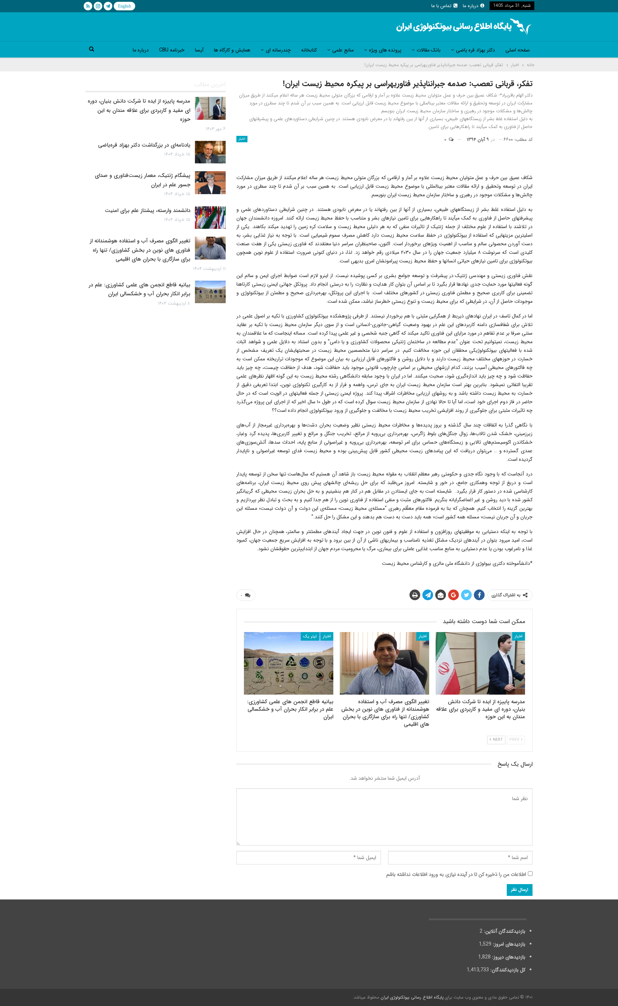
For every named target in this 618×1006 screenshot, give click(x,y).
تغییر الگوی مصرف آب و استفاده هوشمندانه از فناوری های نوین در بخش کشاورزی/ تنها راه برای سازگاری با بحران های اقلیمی (140, 250)
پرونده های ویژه (385, 50)
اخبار (242, 139)
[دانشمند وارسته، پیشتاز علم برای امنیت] (210, 217)
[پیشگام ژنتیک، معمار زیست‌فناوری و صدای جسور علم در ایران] (210, 182)
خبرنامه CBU (172, 50)
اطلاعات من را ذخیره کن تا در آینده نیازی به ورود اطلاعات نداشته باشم (456, 874)
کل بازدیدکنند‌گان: (507, 970)
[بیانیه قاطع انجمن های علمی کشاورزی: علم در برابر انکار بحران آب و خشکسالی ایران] (288, 663)
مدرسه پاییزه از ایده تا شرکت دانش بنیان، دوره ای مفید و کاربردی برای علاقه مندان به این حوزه (139, 110)
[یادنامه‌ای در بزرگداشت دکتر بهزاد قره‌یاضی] (210, 152)
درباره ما (470, 6)
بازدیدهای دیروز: (508, 957)
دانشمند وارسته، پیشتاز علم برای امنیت (147, 210)
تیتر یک (310, 636)
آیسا (199, 50)
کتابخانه (309, 50)
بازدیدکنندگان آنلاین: (503, 931)
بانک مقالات (429, 50)
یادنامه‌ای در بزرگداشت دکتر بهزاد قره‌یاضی (144, 145)
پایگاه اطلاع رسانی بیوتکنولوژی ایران (412, 997)
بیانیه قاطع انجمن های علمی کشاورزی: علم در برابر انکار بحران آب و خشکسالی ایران (139, 290)
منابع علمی (343, 50)
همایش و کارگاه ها (232, 50)
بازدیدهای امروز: (508, 944)
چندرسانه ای (278, 50)
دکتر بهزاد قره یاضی (475, 50)
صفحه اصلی (517, 50)
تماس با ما (441, 6)
